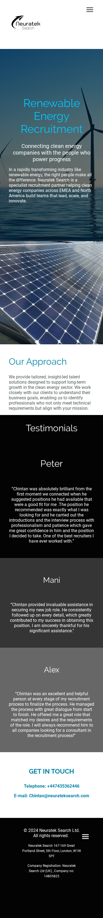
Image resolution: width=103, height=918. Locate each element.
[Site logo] (28, 24)
